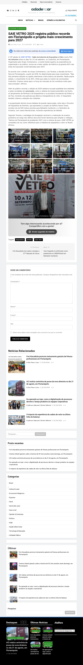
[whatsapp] (16, 10)
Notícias (29, 20)
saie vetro (38, 240)
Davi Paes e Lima (15, 44)
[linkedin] (13, 10)
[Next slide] (25, 622)
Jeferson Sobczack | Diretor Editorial (39, 405)
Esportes (12, 497)
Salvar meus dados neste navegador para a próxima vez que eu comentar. (37, 332)
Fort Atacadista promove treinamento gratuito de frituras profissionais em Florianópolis (39, 450)
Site (11, 324)
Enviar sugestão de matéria (43, 232)
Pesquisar (12, 609)
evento (29, 240)
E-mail (13, 315)
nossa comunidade (48, 51)
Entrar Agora (67, 51)
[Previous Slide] (22, 622)
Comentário (15, 282)
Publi (11, 523)
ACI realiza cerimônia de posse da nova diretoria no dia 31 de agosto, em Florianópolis (38, 458)
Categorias (58, 628)
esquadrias (20, 240)
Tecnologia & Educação (17, 531)
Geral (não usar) (14, 506)
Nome (13, 307)
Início (20, 20)
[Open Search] (76, 20)
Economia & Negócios (17, 29)
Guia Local (12, 510)
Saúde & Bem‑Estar (15, 527)
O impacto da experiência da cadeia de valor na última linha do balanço (33, 469)
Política (11, 518)
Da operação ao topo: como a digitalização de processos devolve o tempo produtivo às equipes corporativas (16, 647)
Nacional (34, 2)
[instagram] (10, 10)
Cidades (24, 2)
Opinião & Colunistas (56, 20)
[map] (18, 10)
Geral (11, 502)
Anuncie (58, 2)
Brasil (41, 20)
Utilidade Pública (15, 535)
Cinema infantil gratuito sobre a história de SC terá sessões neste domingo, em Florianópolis (40, 454)
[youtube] (7, 10)
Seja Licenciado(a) (46, 2)
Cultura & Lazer (14, 489)
